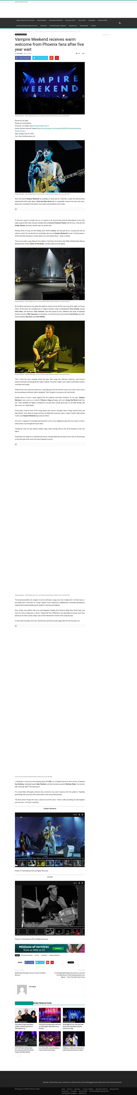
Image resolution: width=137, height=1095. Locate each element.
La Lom (37, 955)
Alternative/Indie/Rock (56, 20)
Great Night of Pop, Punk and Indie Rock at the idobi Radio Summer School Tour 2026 (73, 1026)
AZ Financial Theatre (27, 955)
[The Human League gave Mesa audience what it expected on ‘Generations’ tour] (26, 1015)
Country (93, 25)
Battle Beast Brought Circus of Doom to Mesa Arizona (30, 974)
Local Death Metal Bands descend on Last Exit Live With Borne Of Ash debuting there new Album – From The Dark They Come (69, 975)
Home (16, 31)
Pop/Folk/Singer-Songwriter (57, 25)
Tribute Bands (84, 25)
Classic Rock (82, 20)
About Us (69, 1089)
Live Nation (44, 955)
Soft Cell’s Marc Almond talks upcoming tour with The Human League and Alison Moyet (24, 1050)
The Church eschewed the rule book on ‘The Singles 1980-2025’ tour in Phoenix (50, 1026)
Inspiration (77, 1089)
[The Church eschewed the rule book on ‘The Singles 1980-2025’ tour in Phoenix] (50, 1015)
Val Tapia (19, 53)
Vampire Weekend (54, 955)
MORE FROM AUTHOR (42, 1003)
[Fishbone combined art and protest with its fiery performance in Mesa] (74, 1038)
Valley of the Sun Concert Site (25, 20)
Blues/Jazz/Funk (70, 20)
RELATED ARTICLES (23, 1003)
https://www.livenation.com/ (39, 126)
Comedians (91, 20)
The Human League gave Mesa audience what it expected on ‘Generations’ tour (24, 1026)
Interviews (43, 25)
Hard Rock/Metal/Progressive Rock (27, 25)
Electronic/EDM (102, 20)
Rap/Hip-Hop (73, 25)
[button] (119, 23)
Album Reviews (41, 20)
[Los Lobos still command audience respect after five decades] (50, 1038)
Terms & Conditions (88, 1089)
